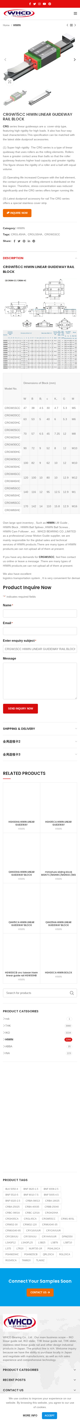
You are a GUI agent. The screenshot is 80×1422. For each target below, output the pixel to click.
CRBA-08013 (33, 1200)
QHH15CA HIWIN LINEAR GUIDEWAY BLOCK (21, 924)
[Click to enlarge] (10, 82)
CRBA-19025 (52, 1200)
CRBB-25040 (52, 1206)
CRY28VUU (11, 1236)
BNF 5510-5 (11, 1194)
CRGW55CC (49, 1218)
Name (8, 605)
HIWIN (17, 25)
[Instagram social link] (39, 3)
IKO (7, 1032)
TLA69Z (40, 1260)
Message (9, 658)
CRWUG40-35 (49, 1224)
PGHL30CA (54, 1248)
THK (8, 1025)
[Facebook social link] (30, 3)
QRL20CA (48, 1254)
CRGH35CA (11, 1218)
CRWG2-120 (30, 1224)
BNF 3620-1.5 (30, 1189)
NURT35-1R (35, 1248)
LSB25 (41, 1242)
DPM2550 (67, 1236)
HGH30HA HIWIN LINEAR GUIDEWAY (22, 823)
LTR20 (20, 1248)
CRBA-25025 (12, 1206)
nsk (7, 1018)
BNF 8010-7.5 (31, 1194)
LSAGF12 (10, 1242)
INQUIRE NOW (19, 213)
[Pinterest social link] (49, 3)
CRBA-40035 (32, 1206)
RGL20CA (64, 1254)
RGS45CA (11, 1260)
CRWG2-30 (11, 1224)
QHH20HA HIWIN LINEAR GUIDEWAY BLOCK (22, 873)
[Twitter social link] (34, 3)
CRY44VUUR (49, 1236)
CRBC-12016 (32, 1212)
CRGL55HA (35, 234)
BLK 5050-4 (11, 1189)
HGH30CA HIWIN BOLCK (58, 972)
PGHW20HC (12, 1254)
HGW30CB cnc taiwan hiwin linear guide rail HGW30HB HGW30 (21, 975)
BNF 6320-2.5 (12, 1200)
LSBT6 (54, 1242)
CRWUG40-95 (13, 1230)
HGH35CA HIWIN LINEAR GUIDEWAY (58, 823)
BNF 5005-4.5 (51, 1194)
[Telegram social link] (33, 241)
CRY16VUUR (33, 1230)
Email (8, 623)
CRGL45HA (18, 234)
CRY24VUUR (53, 1230)
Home (6, 25)
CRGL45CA (30, 1218)
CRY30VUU (30, 1236)
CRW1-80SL (67, 1218)
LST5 (8, 1248)
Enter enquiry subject (19, 640)
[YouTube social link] (44, 3)
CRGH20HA (51, 1212)
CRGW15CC (52, 234)
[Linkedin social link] (29, 241)
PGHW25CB (30, 1254)
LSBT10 (67, 1242)
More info (30, 1415)
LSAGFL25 (27, 1242)
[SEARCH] (72, 993)
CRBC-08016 (12, 1212)
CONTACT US (38, 1292)
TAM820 (26, 1260)
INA (7, 1053)
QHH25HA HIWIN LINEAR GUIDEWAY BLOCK (58, 924)
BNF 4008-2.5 (51, 1189)
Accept (49, 1415)
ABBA (8, 1046)
